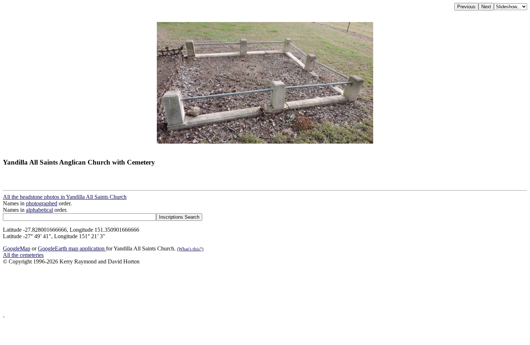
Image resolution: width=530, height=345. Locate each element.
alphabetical (39, 210)
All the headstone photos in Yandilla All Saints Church (65, 197)
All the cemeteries (23, 255)
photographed (41, 203)
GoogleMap (16, 248)
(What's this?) (190, 249)
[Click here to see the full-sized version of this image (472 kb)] (265, 142)
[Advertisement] (219, 290)
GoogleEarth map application (72, 248)
